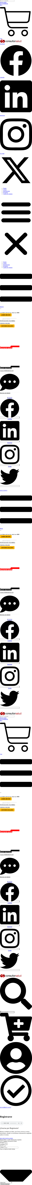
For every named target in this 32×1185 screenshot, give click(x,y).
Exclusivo (5, 192)
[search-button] (16, 1009)
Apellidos (2, 1144)
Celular (2, 1147)
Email (1, 1146)
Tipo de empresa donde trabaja (7, 1149)
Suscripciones (6, 191)
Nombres (2, 1142)
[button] (16, 228)
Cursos (5, 189)
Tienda (4, 188)
